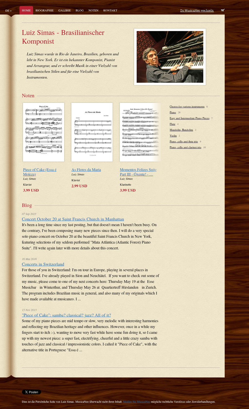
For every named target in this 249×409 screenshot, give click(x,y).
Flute (172, 124)
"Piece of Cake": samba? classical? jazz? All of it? (66, 315)
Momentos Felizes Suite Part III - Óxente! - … (138, 172)
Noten (93, 10)
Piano (173, 112)
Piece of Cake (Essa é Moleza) (39, 172)
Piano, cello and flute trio (184, 141)
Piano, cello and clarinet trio (185, 147)
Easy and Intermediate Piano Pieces (189, 118)
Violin (173, 135)
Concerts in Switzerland (43, 264)
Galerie (64, 10)
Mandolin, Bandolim (181, 129)
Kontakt (110, 10)
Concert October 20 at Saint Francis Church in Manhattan (73, 219)
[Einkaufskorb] (223, 10)
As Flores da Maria (86, 169)
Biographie (44, 10)
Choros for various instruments (187, 106)
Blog (80, 10)
